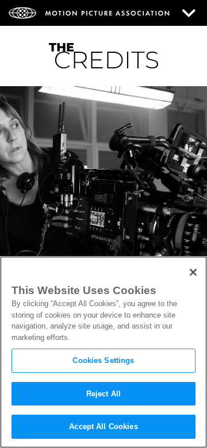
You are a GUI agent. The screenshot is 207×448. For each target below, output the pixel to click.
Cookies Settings (103, 360)
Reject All (103, 393)
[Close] (193, 272)
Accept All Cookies (103, 426)
